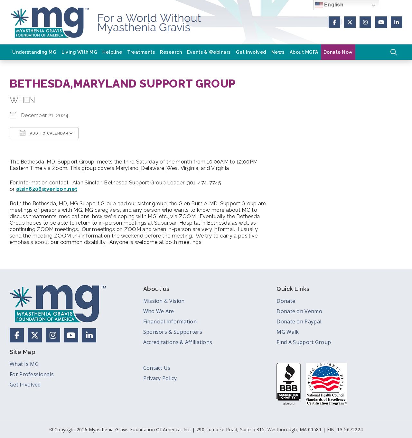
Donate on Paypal (298, 321)
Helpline (112, 52)
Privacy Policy (160, 378)
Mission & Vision (164, 300)
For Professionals (32, 374)
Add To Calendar (49, 133)
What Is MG (24, 364)
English (333, 4)
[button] (393, 52)
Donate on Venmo (299, 311)
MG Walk (287, 331)
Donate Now (338, 52)
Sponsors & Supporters (172, 331)
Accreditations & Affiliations (177, 342)
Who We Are (158, 311)
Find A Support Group (303, 342)
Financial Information (170, 321)
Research (171, 52)
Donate (285, 300)
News (278, 52)
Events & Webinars (209, 52)
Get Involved (251, 52)
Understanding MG (34, 52)
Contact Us (157, 367)
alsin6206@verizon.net (46, 189)
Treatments (141, 52)
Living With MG (79, 52)
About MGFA (304, 52)
